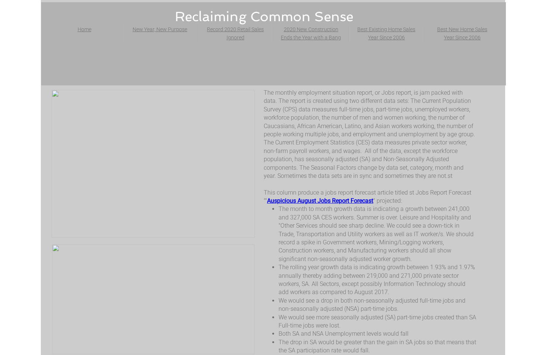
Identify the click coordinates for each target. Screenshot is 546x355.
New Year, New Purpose (160, 29)
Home (84, 29)
